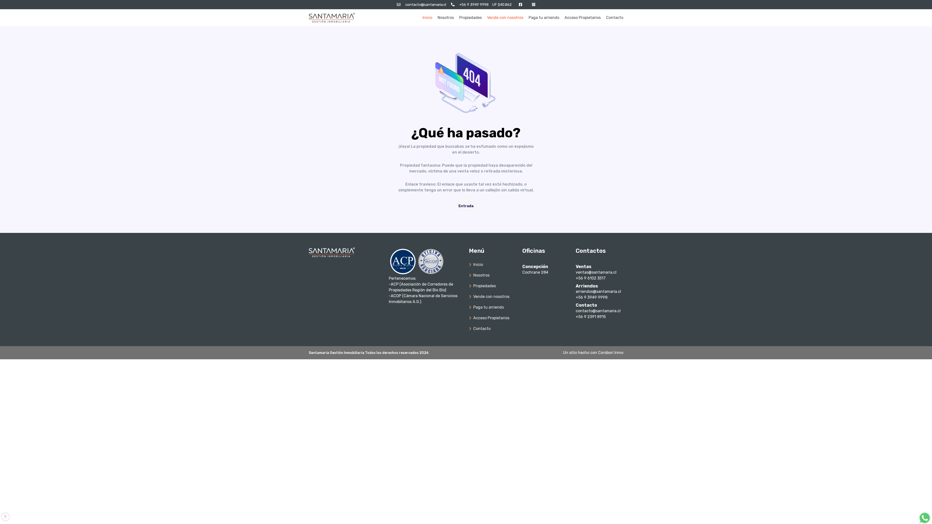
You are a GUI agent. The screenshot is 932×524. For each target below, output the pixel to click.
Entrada (466, 206)
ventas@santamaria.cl (596, 272)
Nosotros (446, 17)
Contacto (614, 17)
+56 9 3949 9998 (591, 297)
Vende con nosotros (505, 17)
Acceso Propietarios (583, 17)
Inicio (427, 17)
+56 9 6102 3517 (591, 278)
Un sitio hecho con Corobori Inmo (593, 352)
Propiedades (470, 17)
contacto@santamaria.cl (598, 311)
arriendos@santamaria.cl (598, 291)
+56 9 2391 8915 (591, 316)
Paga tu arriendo (544, 17)
